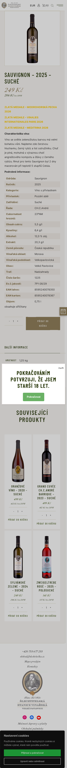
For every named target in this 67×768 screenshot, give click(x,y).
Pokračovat (33, 397)
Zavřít (61, 368)
